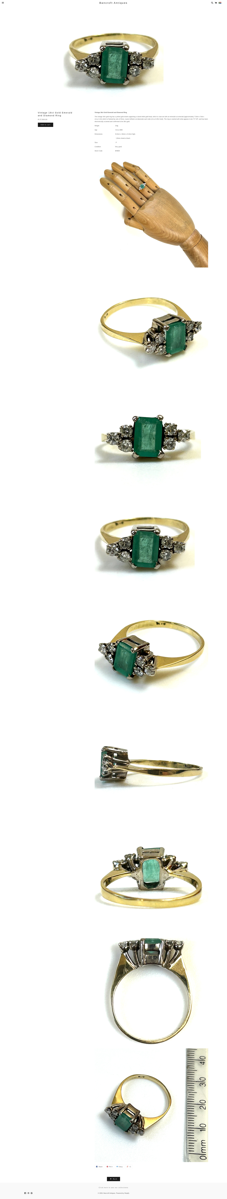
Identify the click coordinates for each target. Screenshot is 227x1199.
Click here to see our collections (113, 1187)
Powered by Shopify (122, 1193)
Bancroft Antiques (113, 3)
